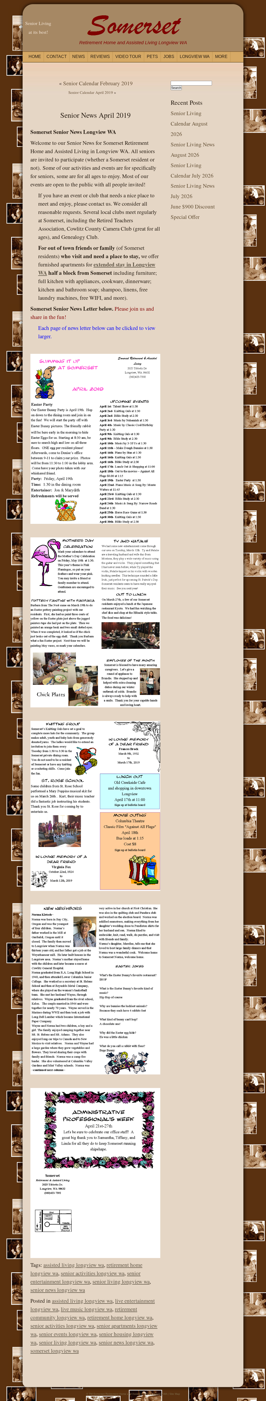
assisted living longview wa (73, 1264)
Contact (56, 56)
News (78, 56)
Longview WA (195, 56)
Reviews (100, 56)
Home (35, 56)
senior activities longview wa (92, 1273)
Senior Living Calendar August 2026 (189, 123)
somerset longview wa (54, 1350)
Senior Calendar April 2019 (90, 92)
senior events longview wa (67, 1334)
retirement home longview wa (119, 1317)
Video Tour (128, 56)
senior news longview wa (57, 1289)
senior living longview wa (121, 1281)
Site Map (174, 1393)
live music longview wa (86, 1309)
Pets (152, 56)
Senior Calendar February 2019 (98, 83)
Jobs (168, 56)
